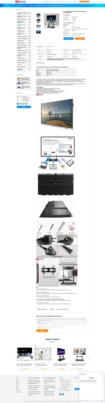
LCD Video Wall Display (23, 19)
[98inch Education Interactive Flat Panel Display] (19, 83)
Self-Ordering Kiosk (23, 66)
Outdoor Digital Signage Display (23, 13)
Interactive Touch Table (23, 52)
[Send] (102, 401)
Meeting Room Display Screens (23, 48)
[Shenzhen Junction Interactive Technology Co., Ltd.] (20, 1)
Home (17, 380)
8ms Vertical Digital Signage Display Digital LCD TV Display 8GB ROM (50, 387)
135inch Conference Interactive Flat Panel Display (25, 87)
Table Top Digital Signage (23, 38)
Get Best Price (68, 38)
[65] (51, 21)
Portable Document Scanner (23, 28)
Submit (42, 330)
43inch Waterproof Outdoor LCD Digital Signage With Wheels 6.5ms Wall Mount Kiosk (34, 382)
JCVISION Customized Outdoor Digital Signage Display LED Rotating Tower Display (34, 387)
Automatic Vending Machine (23, 55)
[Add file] (81, 401)
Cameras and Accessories (23, 70)
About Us (18, 385)
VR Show (18, 383)
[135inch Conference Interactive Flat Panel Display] (19, 87)
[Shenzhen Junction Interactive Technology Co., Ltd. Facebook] (60, 394)
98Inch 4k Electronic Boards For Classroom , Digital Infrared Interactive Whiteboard (61, 365)
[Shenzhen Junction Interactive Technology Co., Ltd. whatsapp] (21, 104)
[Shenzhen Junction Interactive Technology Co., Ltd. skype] (27, 104)
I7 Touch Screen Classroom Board (63, 309)
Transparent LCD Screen (23, 36)
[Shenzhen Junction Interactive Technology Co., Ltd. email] (18, 104)
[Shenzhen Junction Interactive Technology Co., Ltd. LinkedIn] (63, 394)
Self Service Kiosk (23, 42)
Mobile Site (18, 390)
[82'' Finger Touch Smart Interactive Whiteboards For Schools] (42, 353)
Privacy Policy (18, 392)
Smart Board (52, 309)
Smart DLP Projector (23, 62)
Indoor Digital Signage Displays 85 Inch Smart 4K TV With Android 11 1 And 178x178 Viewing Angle (24, 365)
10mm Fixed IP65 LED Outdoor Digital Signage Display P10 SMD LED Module (34, 393)
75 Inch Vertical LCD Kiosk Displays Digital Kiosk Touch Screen (49, 382)
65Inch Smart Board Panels (42, 309)
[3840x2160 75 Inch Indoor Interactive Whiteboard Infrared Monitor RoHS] (19, 79)
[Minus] (102, 374)
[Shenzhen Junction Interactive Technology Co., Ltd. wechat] (24, 104)
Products (18, 381)
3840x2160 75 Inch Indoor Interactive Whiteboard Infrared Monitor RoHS (25, 79)
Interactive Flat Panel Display (23, 25)
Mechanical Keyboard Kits (23, 60)
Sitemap (17, 388)
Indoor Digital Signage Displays (23, 17)
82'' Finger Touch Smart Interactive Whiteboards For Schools (41, 365)
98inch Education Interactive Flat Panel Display (25, 83)
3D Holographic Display (23, 45)
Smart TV (23, 64)
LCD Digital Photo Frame (23, 50)
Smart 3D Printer (23, 58)
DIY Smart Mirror (23, 40)
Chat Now (84, 1)
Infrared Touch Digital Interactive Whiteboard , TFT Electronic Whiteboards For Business (79, 365)
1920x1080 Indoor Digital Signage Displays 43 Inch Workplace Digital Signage (49, 393)
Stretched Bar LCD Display (23, 34)
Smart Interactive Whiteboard (23, 22)
